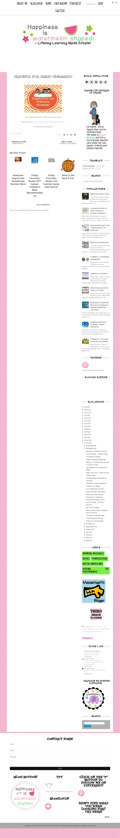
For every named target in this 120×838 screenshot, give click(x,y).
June (88, 535)
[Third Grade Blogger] (96, 619)
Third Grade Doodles (92, 651)
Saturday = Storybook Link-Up (96, 451)
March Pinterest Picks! (99, 194)
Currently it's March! (99, 273)
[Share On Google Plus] (71, 134)
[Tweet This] (64, 134)
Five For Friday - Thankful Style (97, 454)
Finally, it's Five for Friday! (95, 521)
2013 (86, 443)
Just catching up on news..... (95, 489)
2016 (86, 434)
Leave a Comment (16, 133)
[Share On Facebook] (67, 134)
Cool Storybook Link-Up (94, 518)
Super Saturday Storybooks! (96, 492)
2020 (86, 423)
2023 (86, 415)
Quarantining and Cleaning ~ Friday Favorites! (98, 324)
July (87, 532)
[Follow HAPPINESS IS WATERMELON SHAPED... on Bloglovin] (87, 639)
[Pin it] (74, 134)
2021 (86, 421)
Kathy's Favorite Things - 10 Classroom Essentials (93, 654)
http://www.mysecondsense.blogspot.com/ (49, 122)
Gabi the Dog (89, 668)
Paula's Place (89, 659)
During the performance (96, 570)
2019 (86, 426)
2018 (86, 429)
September (90, 527)
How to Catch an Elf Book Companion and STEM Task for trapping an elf (94, 662)
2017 (86, 432)
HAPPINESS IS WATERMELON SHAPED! (46, 825)
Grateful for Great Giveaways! (96, 483)
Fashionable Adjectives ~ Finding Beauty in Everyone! (100, 228)
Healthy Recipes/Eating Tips (96, 459)
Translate (97, 169)
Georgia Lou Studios (88, 825)
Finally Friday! (91, 475)
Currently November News (95, 515)
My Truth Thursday (92, 508)
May (87, 538)
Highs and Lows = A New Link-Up (97, 473)
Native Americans (93, 564)
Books (86, 558)
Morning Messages (93, 553)
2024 (86, 412)
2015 (86, 437)
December (90, 446)
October (89, 524)
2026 (86, 407)
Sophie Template (66, 825)
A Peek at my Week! (93, 486)
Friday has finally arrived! (94, 494)
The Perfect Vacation (93, 457)
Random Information (99, 242)
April (88, 540)
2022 (86, 418)
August (88, 529)
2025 (86, 410)
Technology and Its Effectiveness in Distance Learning (98, 210)
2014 (86, 440)
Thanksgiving (99, 558)
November (90, 448)
